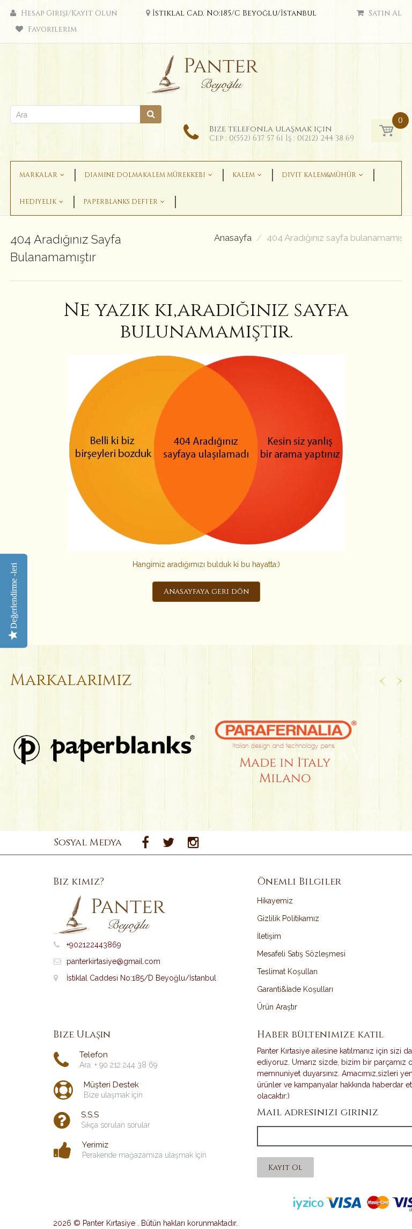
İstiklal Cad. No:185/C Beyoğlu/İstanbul (234, 13)
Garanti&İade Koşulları (295, 989)
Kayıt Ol (285, 1167)
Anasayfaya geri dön (206, 591)
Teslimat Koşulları (287, 971)
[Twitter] (168, 843)
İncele (104, 750)
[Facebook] (145, 843)
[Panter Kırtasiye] (206, 71)
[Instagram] (193, 843)
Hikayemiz (275, 900)
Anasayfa (233, 238)
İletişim (269, 936)
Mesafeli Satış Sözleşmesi (301, 954)
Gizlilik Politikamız (288, 918)
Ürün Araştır (277, 1007)
